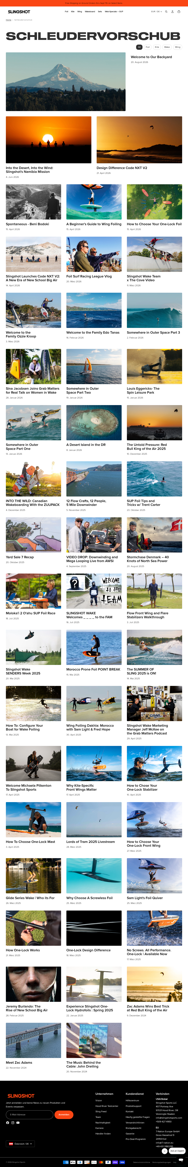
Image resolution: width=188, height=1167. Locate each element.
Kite (157, 47)
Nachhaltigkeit (102, 1122)
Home (8, 20)
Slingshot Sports (18, 1162)
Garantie (130, 1133)
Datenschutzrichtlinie (141, 1162)
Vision (98, 1100)
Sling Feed (100, 1111)
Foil (148, 47)
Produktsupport (133, 1106)
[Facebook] (7, 1122)
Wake (167, 47)
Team (98, 1117)
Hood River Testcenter (106, 1106)
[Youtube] (18, 1122)
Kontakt (130, 1111)
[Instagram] (13, 1122)
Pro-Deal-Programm (136, 1139)
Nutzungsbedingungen (161, 1162)
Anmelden (64, 1114)
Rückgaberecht (133, 1128)
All (139, 47)
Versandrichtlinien (135, 1122)
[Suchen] (166, 11)
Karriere (99, 1128)
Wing (177, 47)
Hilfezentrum (132, 1100)
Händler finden (103, 1133)
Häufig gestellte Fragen (138, 1117)
